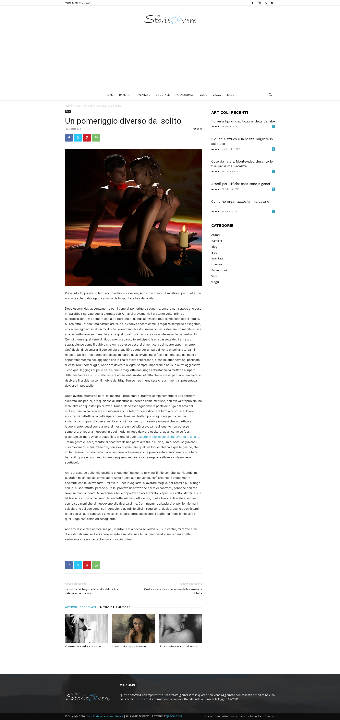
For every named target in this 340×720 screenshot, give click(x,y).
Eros (230, 94)
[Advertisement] (170, 60)
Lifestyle (163, 94)
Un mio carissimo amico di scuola (178, 646)
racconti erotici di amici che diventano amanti (168, 437)
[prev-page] (129, 654)
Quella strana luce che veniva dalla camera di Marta (173, 591)
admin (215, 126)
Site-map (270, 716)
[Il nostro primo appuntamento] (133, 628)
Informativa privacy (226, 716)
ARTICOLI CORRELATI (80, 607)
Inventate (143, 94)
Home (110, 94)
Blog (214, 246)
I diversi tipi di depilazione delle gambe (243, 121)
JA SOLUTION (174, 716)
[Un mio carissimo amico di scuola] (180, 628)
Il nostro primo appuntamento (129, 646)
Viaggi (217, 94)
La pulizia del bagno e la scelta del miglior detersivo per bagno (91, 591)
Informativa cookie (251, 716)
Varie (203, 94)
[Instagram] (259, 3)
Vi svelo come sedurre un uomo (83, 646)
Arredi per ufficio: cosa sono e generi (241, 184)
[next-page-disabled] (135, 654)
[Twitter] (266, 3)
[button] (270, 95)
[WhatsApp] (96, 138)
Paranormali (184, 94)
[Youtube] (272, 3)
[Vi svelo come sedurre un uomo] (86, 628)
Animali (216, 235)
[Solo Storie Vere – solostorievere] (170, 19)
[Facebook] (253, 3)
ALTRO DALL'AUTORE (115, 607)
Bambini (124, 94)
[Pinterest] (87, 138)
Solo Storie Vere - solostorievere (105, 716)
